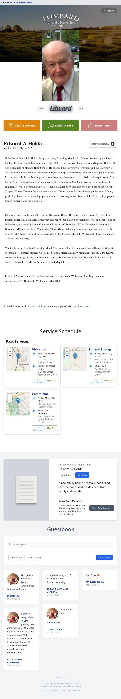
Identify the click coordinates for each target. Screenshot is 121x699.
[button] (18, 356)
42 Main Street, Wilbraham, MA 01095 (102, 371)
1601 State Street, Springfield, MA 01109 (46, 419)
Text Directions (38, 381)
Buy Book (82, 475)
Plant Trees (51, 380)
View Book (66, 475)
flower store (83, 306)
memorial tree (39, 306)
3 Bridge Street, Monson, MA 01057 (47, 373)
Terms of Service (68, 686)
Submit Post (104, 557)
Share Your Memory (101, 508)
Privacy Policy (52, 686)
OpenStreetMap (63, 690)
